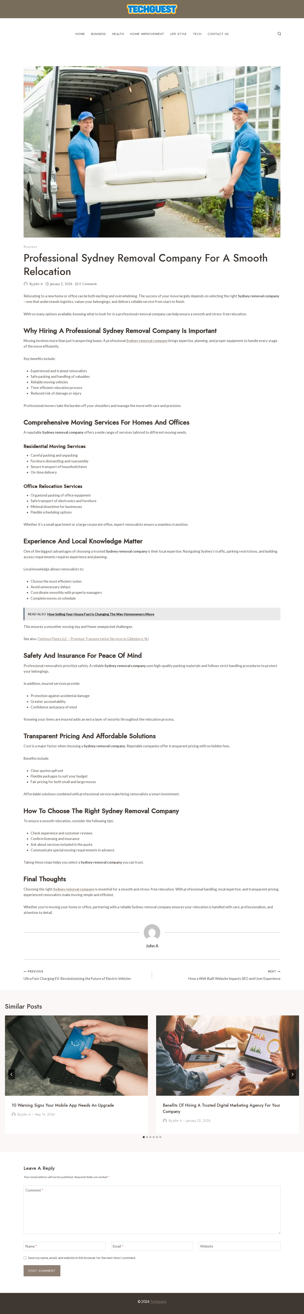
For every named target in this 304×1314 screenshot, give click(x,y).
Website (206, 1246)
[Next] (292, 1074)
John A (38, 284)
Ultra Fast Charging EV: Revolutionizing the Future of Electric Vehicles (77, 975)
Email (118, 1246)
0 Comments (88, 284)
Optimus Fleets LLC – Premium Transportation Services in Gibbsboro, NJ (93, 639)
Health (118, 34)
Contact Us (218, 34)
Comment (34, 1190)
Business (98, 34)
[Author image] (26, 284)
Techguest (158, 1301)
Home (80, 34)
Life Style (178, 34)
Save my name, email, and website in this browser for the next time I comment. (82, 1258)
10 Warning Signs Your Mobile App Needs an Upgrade (63, 1105)
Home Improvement (147, 34)
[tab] (144, 1137)
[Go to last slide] (11, 1074)
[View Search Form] (279, 34)
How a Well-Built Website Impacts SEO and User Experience (234, 975)
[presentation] (76, 1055)
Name (31, 1246)
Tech (197, 34)
